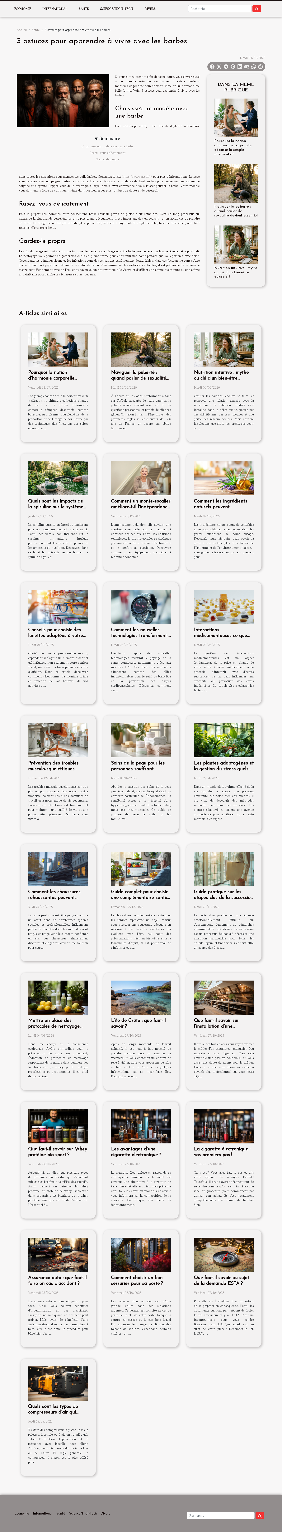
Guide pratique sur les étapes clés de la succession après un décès (223, 898)
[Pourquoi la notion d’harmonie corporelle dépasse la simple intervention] (236, 117)
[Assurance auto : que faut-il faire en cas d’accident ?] (58, 1254)
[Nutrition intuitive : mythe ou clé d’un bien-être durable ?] (236, 244)
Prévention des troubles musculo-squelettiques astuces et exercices (53, 769)
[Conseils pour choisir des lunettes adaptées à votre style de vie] (58, 606)
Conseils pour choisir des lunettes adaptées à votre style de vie (55, 636)
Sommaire (110, 138)
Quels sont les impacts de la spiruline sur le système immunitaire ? (55, 507)
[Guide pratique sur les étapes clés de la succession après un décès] (224, 868)
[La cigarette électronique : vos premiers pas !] (224, 1125)
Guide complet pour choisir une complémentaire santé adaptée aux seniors (139, 898)
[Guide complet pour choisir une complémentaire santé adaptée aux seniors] (141, 868)
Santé (84, 8)
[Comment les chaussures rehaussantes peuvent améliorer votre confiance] (58, 868)
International (54, 8)
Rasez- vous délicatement (107, 152)
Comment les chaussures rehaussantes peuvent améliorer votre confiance (55, 898)
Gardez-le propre (107, 159)
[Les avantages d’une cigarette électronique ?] (141, 1125)
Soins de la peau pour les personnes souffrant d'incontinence (138, 769)
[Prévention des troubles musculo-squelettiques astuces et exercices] (58, 739)
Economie (22, 8)
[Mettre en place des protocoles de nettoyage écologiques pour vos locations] (58, 997)
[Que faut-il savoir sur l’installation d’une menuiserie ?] (224, 997)
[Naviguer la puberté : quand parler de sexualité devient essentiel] (236, 183)
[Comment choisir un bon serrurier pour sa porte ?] (141, 1254)
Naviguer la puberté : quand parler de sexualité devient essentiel (236, 211)
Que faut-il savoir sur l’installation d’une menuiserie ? (216, 1026)
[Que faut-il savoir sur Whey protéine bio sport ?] (58, 1125)
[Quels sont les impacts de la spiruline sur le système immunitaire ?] (58, 478)
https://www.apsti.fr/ (137, 176)
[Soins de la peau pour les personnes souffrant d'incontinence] (141, 739)
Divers (150, 8)
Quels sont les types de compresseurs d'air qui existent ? (53, 1412)
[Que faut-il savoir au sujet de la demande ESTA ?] (224, 1254)
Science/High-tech (116, 8)
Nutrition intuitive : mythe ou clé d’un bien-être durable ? (236, 272)
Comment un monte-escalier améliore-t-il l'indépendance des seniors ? (141, 507)
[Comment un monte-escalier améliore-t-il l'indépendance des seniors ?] (141, 478)
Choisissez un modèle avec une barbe (107, 146)
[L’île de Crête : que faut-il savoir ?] (141, 997)
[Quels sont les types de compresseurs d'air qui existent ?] (58, 1383)
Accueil (22, 29)
